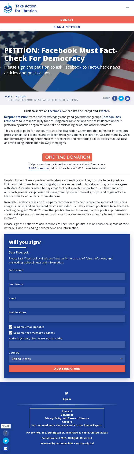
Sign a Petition (67, 27)
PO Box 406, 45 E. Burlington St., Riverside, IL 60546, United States (67, 432)
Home (8, 96)
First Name (16, 270)
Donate (67, 20)
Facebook (54, 111)
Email (12, 298)
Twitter (104, 111)
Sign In (66, 399)
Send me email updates (28, 327)
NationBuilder (64, 443)
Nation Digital (85, 443)
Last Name (16, 284)
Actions (21, 96)
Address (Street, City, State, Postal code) (35, 338)
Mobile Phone (17, 312)
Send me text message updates (34, 333)
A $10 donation (38, 168)
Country (14, 352)
